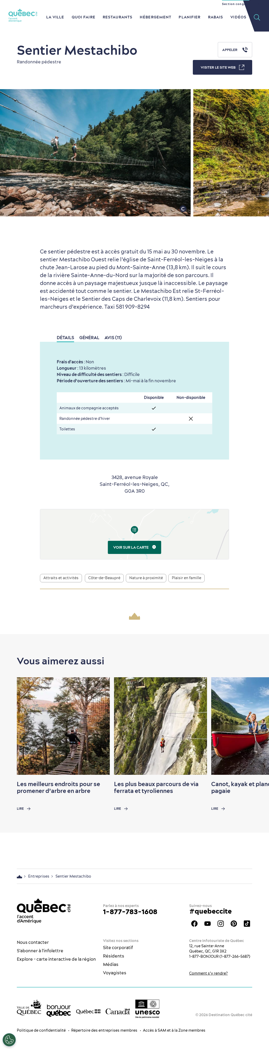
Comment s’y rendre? (208, 973)
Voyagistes (114, 972)
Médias (110, 964)
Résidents (113, 956)
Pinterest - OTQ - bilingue (234, 923)
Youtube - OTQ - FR (207, 923)
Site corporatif (118, 947)
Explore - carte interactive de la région (56, 959)
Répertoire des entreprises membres (104, 1030)
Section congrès (235, 4)
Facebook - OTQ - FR (194, 923)
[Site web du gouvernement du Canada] (118, 1011)
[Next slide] (255, 726)
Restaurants (117, 17)
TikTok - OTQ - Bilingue (247, 923)
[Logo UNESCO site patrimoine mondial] (147, 1009)
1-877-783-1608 (130, 911)
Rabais (215, 17)
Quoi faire (83, 17)
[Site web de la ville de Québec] (29, 1007)
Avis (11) (113, 337)
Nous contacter (33, 942)
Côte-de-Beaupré (104, 578)
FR (257, 4)
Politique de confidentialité (41, 1030)
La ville (55, 17)
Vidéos (238, 17)
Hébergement (155, 17)
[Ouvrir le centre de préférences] (9, 1039)
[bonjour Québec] (58, 1011)
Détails (65, 337)
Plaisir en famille (186, 578)
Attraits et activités (61, 578)
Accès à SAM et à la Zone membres (174, 1030)
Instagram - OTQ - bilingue (220, 923)
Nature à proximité (146, 578)
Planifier (189, 17)
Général (89, 337)
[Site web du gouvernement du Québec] (88, 1011)
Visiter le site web (218, 67)
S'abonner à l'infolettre (40, 950)
